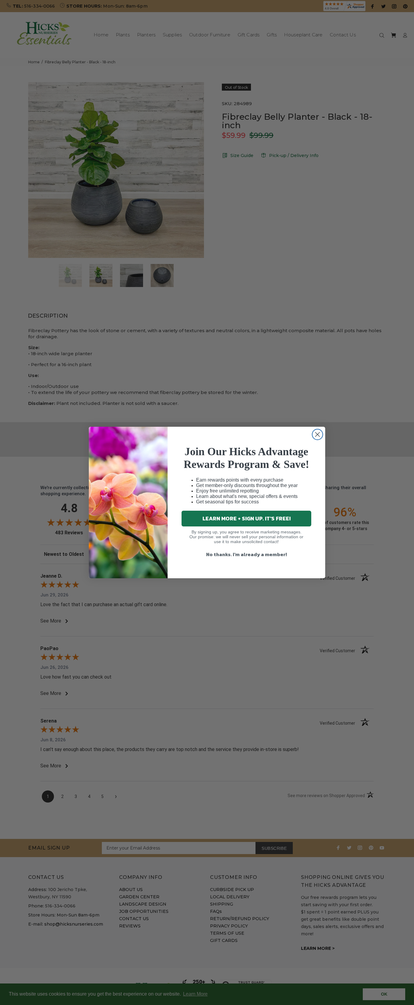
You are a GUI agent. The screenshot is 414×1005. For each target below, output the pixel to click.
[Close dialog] (317, 434)
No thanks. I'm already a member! (246, 554)
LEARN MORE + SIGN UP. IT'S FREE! (246, 518)
